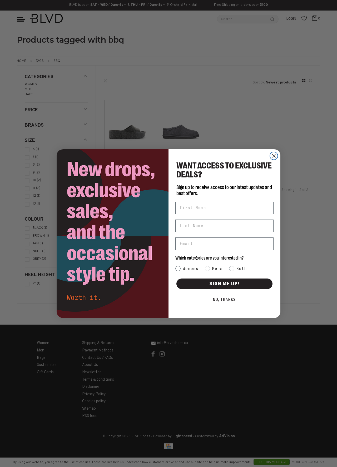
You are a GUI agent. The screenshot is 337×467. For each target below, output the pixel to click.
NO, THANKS (224, 299)
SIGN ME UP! (225, 284)
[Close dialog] (274, 156)
